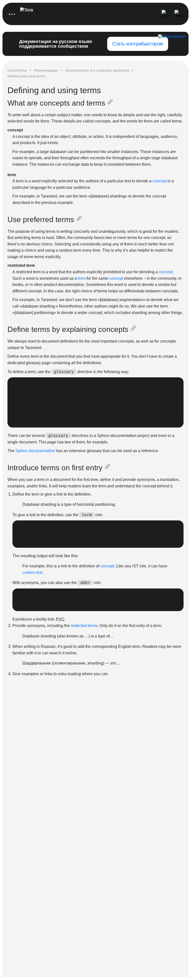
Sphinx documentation (35, 451)
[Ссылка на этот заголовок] (111, 103)
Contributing (17, 70)
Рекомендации (46, 70)
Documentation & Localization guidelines (97, 70)
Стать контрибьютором (137, 43)
